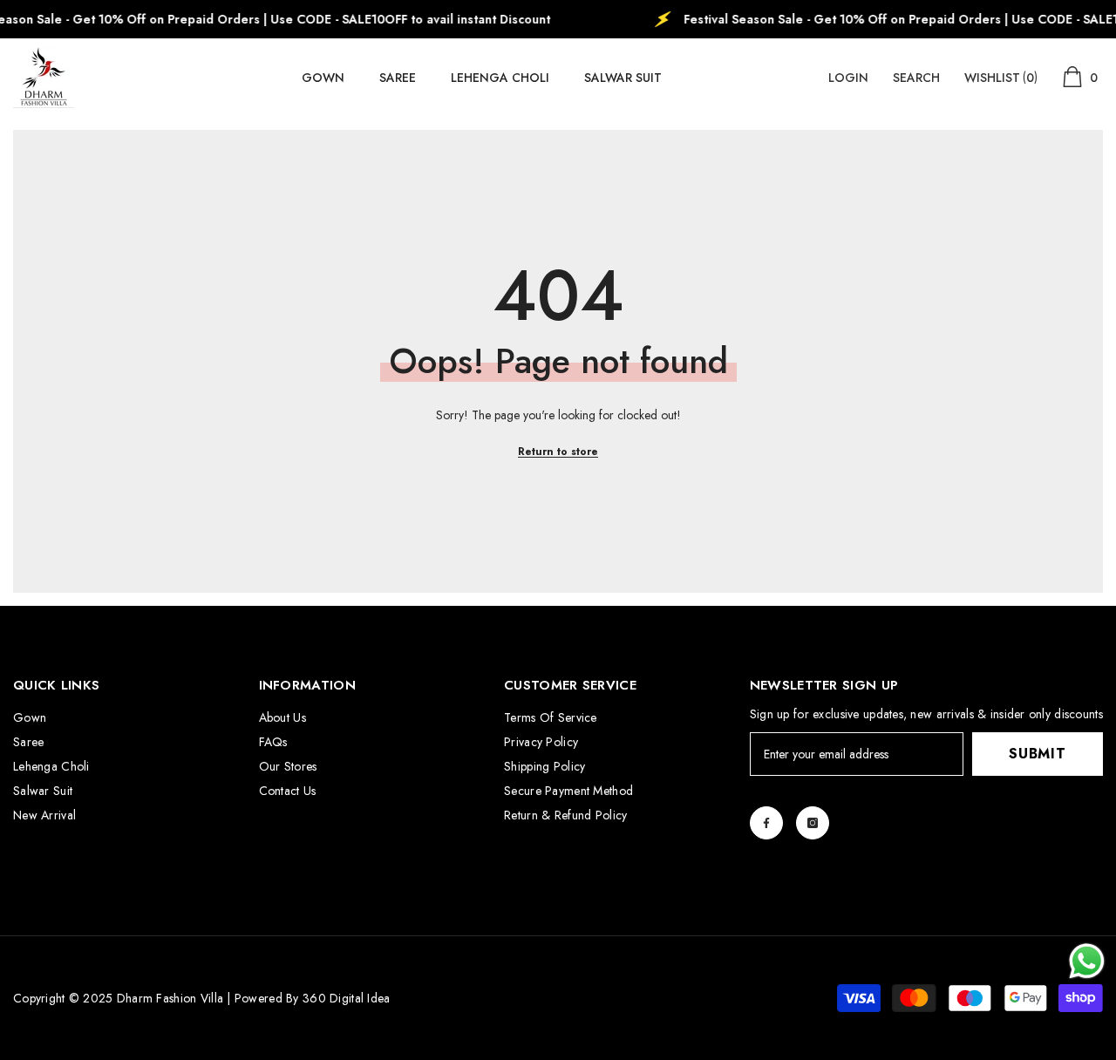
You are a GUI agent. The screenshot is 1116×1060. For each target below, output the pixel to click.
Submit (1037, 754)
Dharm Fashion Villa (167, 998)
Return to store (558, 451)
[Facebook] (766, 822)
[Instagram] (812, 822)
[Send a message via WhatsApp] (1086, 961)
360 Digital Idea (346, 998)
